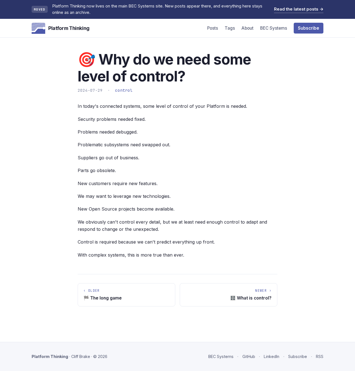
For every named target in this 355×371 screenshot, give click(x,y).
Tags (230, 28)
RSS (319, 356)
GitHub (248, 356)
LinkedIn (271, 356)
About (247, 28)
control (124, 90)
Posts (212, 28)
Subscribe (308, 28)
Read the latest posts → (298, 9)
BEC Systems (273, 28)
